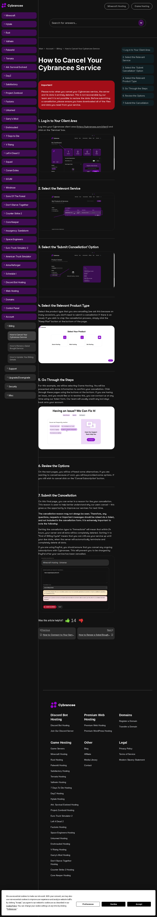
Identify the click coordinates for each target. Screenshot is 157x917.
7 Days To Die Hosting (61, 788)
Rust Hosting (57, 760)
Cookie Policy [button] (11, 906)
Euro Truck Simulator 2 (62, 816)
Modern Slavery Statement (132, 760)
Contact (88, 765)
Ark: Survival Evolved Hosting (64, 804)
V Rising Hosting (58, 849)
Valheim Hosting (58, 782)
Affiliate (87, 754)
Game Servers (58, 748)
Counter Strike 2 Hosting (62, 869)
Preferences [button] (11, 909)
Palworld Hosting (59, 765)
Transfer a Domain (128, 726)
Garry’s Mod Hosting (60, 855)
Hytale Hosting (58, 799)
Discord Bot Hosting (60, 725)
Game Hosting (142, 6)
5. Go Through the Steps (135, 88)
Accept (139, 904)
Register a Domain (128, 721)
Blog (86, 748)
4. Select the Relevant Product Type (134, 80)
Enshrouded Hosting (60, 844)
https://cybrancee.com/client (92, 126)
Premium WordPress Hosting (98, 731)
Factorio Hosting (58, 827)
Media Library (90, 760)
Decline (113, 904)
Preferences (88, 904)
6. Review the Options (134, 95)
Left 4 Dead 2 (57, 821)
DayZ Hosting (57, 793)
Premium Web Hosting (95, 725)
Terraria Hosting (58, 776)
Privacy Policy (125, 748)
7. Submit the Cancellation (135, 103)
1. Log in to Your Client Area (136, 50)
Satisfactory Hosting (60, 771)
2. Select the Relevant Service (134, 59)
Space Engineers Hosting (63, 832)
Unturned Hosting (59, 838)
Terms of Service (127, 754)
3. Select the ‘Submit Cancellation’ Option (133, 69)
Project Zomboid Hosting (62, 810)
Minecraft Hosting (117, 6)
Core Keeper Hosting (61, 875)
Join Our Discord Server (62, 731)
